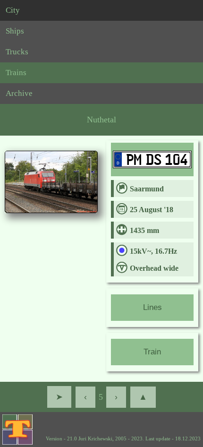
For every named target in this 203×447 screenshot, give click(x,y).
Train (152, 351)
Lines (152, 307)
